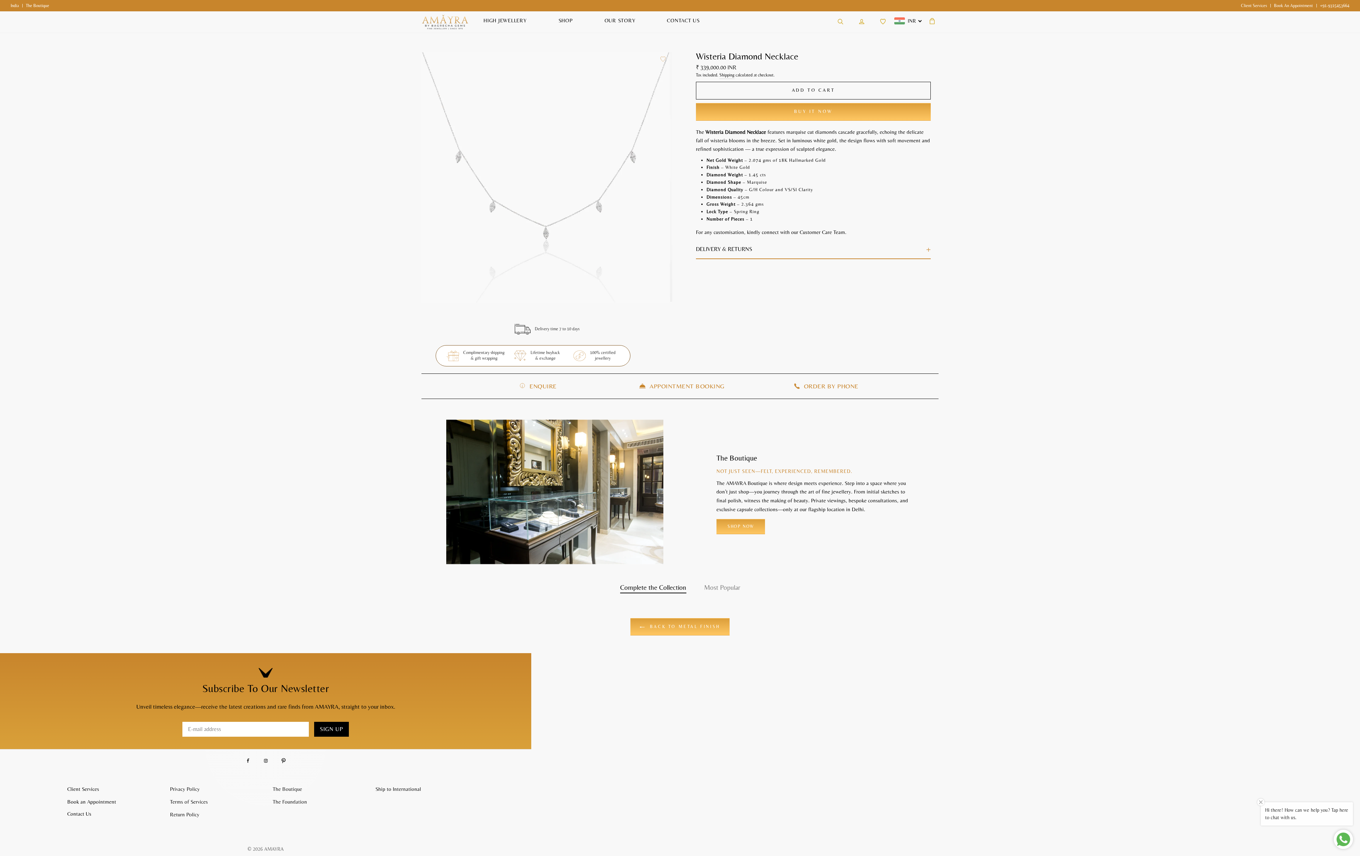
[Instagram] (265, 761)
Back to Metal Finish (683, 626)
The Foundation (290, 802)
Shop (566, 20)
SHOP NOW (740, 526)
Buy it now (813, 111)
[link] (1254, 5)
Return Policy (184, 814)
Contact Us (683, 20)
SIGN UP (331, 729)
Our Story (620, 20)
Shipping (727, 75)
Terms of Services (189, 802)
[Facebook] (248, 761)
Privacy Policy (185, 789)
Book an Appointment (1293, 5)
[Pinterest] (283, 761)
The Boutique (287, 789)
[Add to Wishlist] (663, 59)
